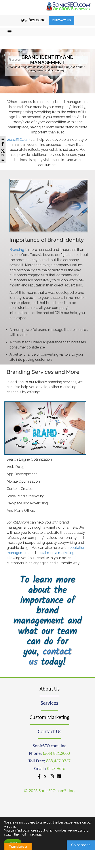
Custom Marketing (49, 717)
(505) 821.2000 (56, 753)
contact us (50, 657)
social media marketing (55, 553)
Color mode (81, 845)
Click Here (56, 769)
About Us (49, 689)
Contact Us (61, 20)
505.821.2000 (33, 20)
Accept (13, 842)
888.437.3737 (58, 761)
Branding (17, 250)
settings (35, 834)
